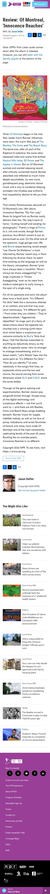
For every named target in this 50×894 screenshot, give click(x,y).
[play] (4, 890)
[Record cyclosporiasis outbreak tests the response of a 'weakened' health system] (12, 591)
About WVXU (11, 791)
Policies (9, 827)
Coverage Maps (12, 838)
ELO (24, 377)
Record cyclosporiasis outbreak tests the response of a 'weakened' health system (34, 594)
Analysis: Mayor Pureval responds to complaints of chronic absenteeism (34, 736)
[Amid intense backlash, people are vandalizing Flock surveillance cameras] (12, 689)
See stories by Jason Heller (32, 490)
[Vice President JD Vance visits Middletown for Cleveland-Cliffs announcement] (12, 615)
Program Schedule (13, 797)
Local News (27, 540)
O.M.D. (36, 377)
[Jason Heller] (9, 483)
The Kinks (17, 145)
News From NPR (13, 458)
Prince (41, 227)
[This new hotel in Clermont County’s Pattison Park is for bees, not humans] (12, 520)
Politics (25, 610)
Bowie (11, 246)
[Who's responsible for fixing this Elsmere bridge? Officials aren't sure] (12, 640)
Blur (29, 336)
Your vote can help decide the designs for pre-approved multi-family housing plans (34, 668)
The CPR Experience (14, 786)
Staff (7, 850)
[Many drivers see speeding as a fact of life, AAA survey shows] (12, 569)
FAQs (8, 844)
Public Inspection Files (15, 833)
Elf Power (29, 160)
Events (8, 809)
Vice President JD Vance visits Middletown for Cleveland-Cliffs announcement (34, 619)
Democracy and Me (14, 821)
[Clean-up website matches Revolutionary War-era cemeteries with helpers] (12, 545)
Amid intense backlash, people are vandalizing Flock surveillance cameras (33, 692)
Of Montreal (16, 134)
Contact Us (10, 815)
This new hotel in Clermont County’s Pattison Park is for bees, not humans (34, 524)
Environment (27, 515)
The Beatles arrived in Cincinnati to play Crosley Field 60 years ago (34, 715)
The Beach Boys (38, 145)
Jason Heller (17, 31)
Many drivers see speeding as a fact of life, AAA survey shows (34, 571)
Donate (41, 4)
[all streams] (46, 890)
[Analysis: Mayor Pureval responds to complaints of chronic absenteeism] (12, 735)
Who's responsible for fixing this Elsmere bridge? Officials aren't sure (33, 643)
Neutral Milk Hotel (13, 160)
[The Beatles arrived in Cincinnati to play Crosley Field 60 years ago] (12, 713)
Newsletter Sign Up (14, 803)
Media (25, 708)
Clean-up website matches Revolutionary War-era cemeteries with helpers (34, 548)
